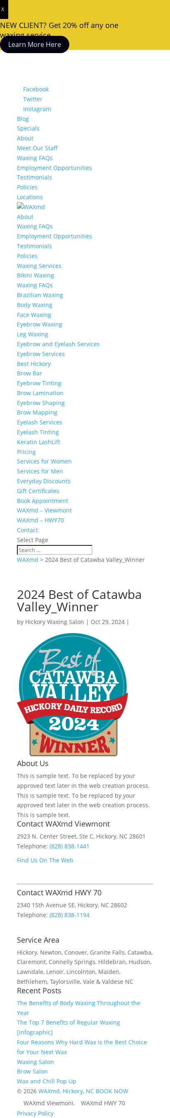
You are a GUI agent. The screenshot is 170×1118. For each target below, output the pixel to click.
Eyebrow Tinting (39, 383)
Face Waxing (34, 315)
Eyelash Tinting (38, 432)
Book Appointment (42, 501)
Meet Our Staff (37, 148)
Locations (30, 197)
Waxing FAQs (35, 158)
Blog (23, 119)
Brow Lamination (40, 393)
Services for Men (40, 471)
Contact (27, 530)
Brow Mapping (37, 412)
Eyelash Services (39, 422)
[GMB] (50, 931)
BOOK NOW (112, 1091)
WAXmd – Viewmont (44, 510)
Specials (28, 128)
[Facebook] (23, 876)
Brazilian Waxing (40, 295)
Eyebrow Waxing (39, 324)
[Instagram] (36, 876)
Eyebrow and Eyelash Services (58, 344)
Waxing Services (39, 266)
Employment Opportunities (54, 168)
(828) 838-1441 (70, 846)
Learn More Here (34, 44)
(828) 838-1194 (70, 915)
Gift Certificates (38, 491)
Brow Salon (32, 1071)
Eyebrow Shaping (41, 403)
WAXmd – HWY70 (40, 520)
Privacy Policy (35, 1113)
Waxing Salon (35, 1062)
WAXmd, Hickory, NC (66, 1091)
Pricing (26, 452)
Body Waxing (34, 305)
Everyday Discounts (44, 481)
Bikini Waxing (35, 275)
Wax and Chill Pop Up (46, 1081)
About (25, 138)
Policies (27, 187)
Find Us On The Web (45, 860)
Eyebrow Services (41, 354)
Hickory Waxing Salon (54, 622)
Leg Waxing (32, 334)
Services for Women (44, 461)
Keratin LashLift (38, 442)
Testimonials (34, 177)
